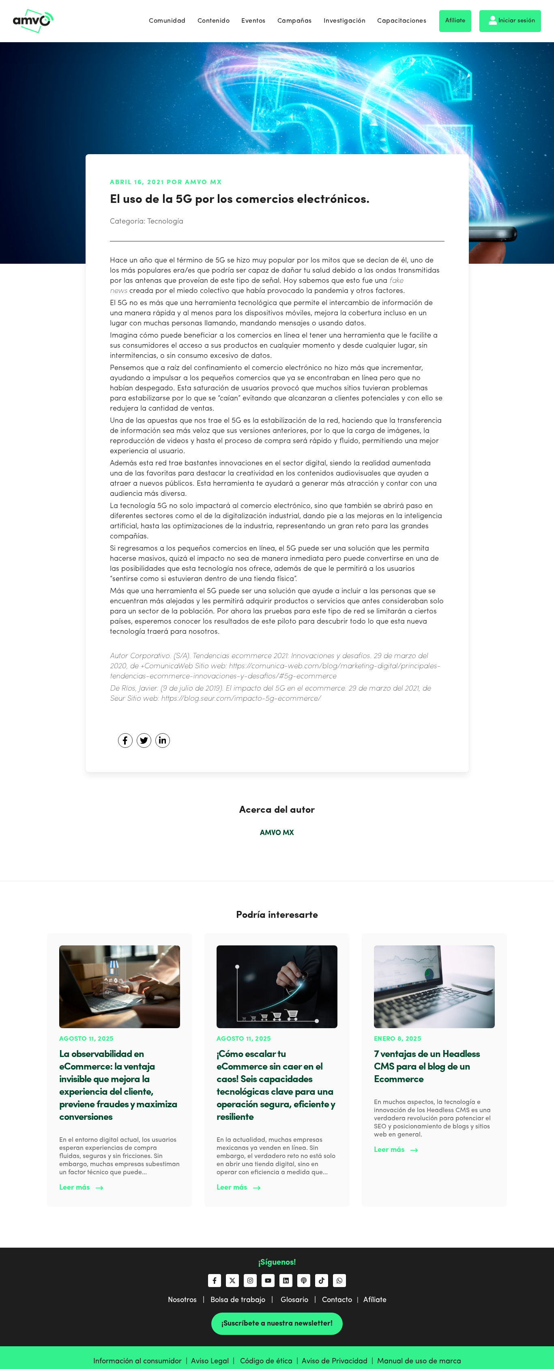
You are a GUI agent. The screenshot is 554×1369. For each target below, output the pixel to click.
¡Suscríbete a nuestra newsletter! (277, 1323)
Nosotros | (189, 1300)
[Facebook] (125, 740)
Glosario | (301, 1300)
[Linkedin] (162, 740)
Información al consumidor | (142, 1361)
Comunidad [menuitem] (167, 21)
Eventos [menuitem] (253, 21)
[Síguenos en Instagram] (250, 1280)
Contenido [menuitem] (214, 21)
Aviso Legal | (214, 1361)
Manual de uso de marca (419, 1361)
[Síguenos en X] (232, 1280)
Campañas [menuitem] (294, 21)
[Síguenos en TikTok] (321, 1280)
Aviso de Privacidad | (339, 1361)
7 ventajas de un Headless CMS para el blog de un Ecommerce (427, 1067)
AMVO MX (277, 833)
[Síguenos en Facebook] (214, 1280)
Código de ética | (271, 1361)
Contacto (337, 1300)
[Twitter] (144, 740)
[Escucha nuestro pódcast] (303, 1280)
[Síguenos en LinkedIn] (285, 1280)
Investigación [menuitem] (345, 21)
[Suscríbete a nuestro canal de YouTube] (268, 1280)
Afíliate (455, 21)
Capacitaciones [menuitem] (401, 21)
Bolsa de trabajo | (244, 1300)
